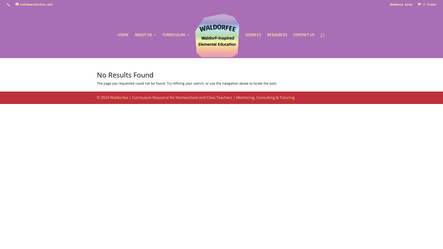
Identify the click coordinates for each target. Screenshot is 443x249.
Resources (277, 35)
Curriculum (174, 35)
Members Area (401, 5)
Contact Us (303, 35)
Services (253, 35)
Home (123, 35)
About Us (143, 35)
